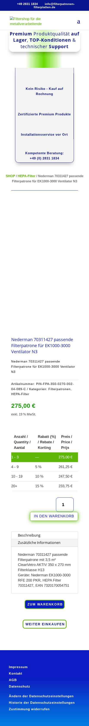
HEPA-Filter (26, 176)
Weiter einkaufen (45, 624)
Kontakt (15, 673)
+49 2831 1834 (27, 4)
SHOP (10, 176)
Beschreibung (29, 535)
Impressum (18, 667)
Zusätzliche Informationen (39, 542)
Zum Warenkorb (45, 604)
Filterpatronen (59, 389)
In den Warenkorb (54, 516)
